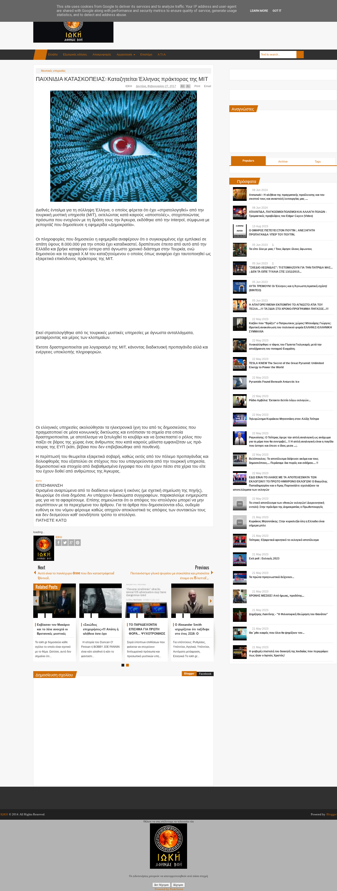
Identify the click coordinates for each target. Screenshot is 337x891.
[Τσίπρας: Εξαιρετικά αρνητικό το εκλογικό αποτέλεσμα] (240, 541)
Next (211, 601)
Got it (277, 10)
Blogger (189, 673)
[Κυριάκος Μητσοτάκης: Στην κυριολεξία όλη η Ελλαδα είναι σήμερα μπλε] (240, 522)
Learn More (259, 10)
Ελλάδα (53, 54)
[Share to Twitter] (64, 604)
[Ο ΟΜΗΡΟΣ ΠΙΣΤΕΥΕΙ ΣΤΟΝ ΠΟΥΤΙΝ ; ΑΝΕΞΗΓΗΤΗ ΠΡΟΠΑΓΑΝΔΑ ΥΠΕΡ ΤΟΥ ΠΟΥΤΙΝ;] (240, 231)
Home (40, 55)
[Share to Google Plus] (70, 604)
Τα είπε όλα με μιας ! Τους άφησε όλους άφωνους (280, 249)
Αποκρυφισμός (102, 54)
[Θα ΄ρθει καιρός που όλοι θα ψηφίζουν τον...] (240, 633)
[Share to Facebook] (58, 604)
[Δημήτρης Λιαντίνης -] (240, 615)
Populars (248, 160)
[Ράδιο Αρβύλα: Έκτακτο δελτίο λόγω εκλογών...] (240, 401)
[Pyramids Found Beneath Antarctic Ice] (240, 382)
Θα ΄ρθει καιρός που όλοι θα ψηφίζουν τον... (276, 632)
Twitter (65, 542)
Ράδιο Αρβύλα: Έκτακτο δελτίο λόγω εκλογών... (280, 400)
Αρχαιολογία (124, 54)
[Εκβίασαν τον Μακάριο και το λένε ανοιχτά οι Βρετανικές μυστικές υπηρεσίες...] (54, 601)
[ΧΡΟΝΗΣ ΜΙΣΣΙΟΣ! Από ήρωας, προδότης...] (240, 596)
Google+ (71, 542)
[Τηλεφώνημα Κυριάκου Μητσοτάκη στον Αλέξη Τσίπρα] (240, 419)
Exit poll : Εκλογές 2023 (264, 558)
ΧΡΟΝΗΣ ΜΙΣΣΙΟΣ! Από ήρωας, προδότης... (276, 595)
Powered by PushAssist (169, 889)
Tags (318, 161)
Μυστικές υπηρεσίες (53, 70)
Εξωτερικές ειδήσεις (75, 54)
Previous (36, 601)
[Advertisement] (220, 22)
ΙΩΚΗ (129, 86)
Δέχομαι (178, 884)
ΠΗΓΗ (39, 481)
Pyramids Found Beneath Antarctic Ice (274, 381)
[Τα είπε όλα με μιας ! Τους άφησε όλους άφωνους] (240, 250)
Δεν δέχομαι (161, 884)
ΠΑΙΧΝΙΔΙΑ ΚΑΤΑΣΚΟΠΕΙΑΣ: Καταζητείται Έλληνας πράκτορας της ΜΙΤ (122, 78)
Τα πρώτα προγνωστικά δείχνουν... (271, 577)
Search (300, 54)
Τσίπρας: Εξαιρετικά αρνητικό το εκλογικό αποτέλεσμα (284, 540)
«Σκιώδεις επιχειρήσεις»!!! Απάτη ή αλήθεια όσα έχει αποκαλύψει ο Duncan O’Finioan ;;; (101, 634)
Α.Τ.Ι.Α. (162, 54)
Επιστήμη (146, 54)
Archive (283, 161)
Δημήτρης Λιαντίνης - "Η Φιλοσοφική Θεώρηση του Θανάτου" (288, 614)
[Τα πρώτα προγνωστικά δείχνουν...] (240, 578)
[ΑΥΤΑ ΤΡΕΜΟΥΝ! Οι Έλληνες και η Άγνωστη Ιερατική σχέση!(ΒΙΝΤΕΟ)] (240, 287)
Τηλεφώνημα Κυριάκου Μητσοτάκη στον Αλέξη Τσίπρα (284, 419)
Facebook (58, 542)
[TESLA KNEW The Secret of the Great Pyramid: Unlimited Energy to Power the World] (240, 364)
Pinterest (78, 542)
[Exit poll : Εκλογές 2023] (240, 559)
